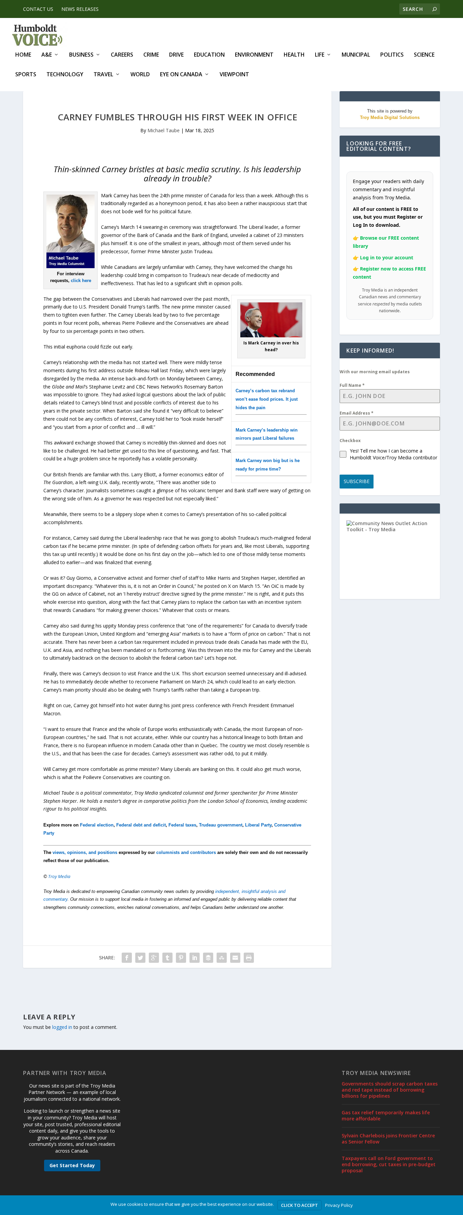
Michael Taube (163, 130)
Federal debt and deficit (141, 825)
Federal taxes (182, 825)
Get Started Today (72, 1165)
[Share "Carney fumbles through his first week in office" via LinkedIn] (194, 957)
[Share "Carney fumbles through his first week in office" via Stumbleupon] (221, 957)
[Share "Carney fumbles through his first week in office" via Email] (235, 957)
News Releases (80, 9)
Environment (254, 55)
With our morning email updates (375, 372)
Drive (176, 55)
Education (209, 55)
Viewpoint (234, 75)
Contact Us (38, 9)
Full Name (352, 385)
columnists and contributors (186, 852)
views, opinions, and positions (85, 852)
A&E (46, 55)
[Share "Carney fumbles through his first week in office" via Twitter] (140, 957)
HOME (23, 55)
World (140, 75)
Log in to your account (386, 257)
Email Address (357, 413)
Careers (122, 55)
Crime (151, 55)
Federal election (97, 825)
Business (81, 55)
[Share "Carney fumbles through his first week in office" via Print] (249, 957)
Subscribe (356, 481)
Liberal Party (258, 825)
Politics (392, 55)
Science (424, 55)
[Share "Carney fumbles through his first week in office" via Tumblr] (167, 957)
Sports (25, 75)
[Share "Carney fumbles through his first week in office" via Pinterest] (181, 957)
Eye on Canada (181, 75)
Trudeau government (220, 825)
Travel (103, 75)
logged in (62, 1027)
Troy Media (59, 876)
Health (294, 55)
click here (81, 280)
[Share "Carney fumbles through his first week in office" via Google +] (154, 957)
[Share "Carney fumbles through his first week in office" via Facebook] (127, 957)
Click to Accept (299, 1205)
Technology (64, 75)
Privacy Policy (339, 1205)
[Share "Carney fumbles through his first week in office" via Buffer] (208, 957)
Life (319, 55)
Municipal (356, 55)
